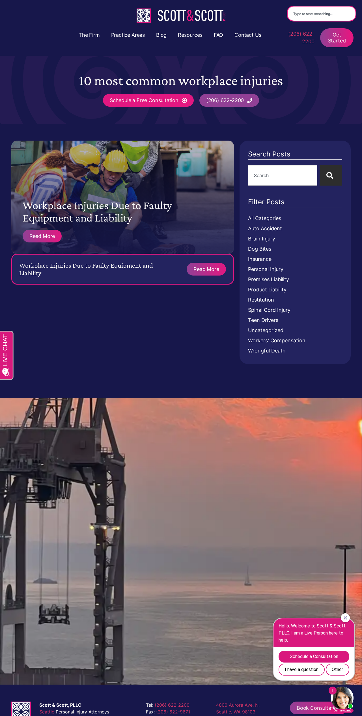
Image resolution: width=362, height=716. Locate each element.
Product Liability (267, 289)
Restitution (261, 300)
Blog (161, 35)
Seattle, (224, 712)
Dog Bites (259, 249)
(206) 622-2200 (301, 37)
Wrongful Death (267, 350)
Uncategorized (265, 330)
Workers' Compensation (276, 340)
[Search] (331, 175)
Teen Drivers (263, 320)
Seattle (46, 712)
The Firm (89, 35)
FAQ (218, 35)
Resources (190, 35)
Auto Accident (265, 228)
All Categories (264, 218)
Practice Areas (128, 35)
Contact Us (247, 35)
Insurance (260, 259)
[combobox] (321, 13)
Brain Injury (261, 238)
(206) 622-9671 (173, 712)
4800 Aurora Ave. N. (238, 705)
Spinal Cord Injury (269, 310)
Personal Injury (265, 269)
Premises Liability (268, 279)
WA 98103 (244, 712)
